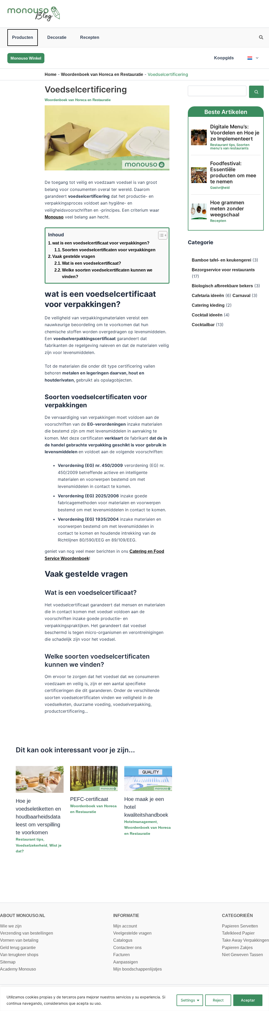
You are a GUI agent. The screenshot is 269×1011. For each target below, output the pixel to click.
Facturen (121, 954)
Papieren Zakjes (237, 947)
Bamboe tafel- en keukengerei (221, 260)
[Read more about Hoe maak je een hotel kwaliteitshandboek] (148, 778)
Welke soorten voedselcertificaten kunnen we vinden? (107, 273)
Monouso (54, 217)
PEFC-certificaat (89, 799)
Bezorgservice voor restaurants (223, 270)
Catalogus (122, 940)
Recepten (89, 37)
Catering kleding (208, 305)
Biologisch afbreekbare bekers (222, 286)
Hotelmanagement (140, 822)
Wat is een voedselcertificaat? (91, 263)
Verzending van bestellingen (26, 933)
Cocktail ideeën (207, 315)
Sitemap (7, 962)
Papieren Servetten (240, 926)
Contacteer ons (127, 947)
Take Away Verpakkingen (245, 940)
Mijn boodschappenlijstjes (137, 969)
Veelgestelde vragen (132, 933)
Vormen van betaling (19, 940)
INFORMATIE (126, 915)
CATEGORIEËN (237, 915)
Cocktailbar (203, 324)
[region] (134, 999)
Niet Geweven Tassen (242, 954)
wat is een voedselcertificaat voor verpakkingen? (100, 243)
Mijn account (125, 926)
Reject (218, 1000)
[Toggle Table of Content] (160, 235)
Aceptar (248, 1000)
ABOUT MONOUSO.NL (22, 915)
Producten (22, 37)
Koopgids (224, 58)
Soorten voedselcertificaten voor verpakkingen (109, 250)
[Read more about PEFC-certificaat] (94, 778)
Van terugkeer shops (19, 954)
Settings (188, 1000)
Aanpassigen (125, 962)
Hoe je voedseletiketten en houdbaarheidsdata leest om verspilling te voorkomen (38, 816)
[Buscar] (256, 92)
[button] (261, 38)
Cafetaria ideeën (208, 295)
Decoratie (56, 37)
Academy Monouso (18, 969)
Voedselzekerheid (31, 845)
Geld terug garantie (18, 947)
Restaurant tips (29, 839)
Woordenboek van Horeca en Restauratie (102, 74)
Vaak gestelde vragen (73, 256)
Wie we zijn (11, 926)
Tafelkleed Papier (238, 933)
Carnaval (241, 295)
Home (50, 74)
